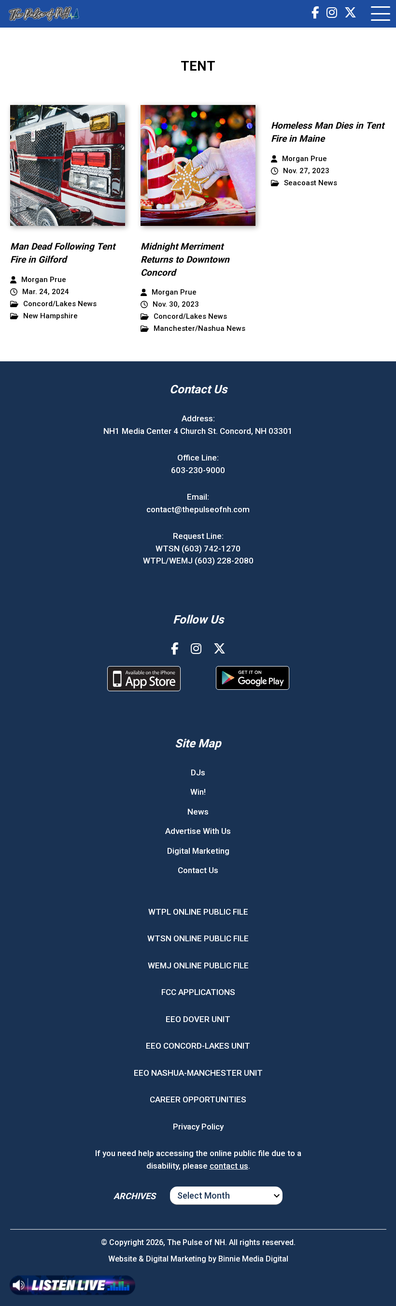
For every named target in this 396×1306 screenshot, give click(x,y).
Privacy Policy (198, 1126)
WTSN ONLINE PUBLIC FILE (198, 938)
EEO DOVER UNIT (198, 1019)
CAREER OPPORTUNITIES (198, 1099)
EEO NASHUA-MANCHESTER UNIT (198, 1073)
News (198, 811)
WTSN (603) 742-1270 (198, 548)
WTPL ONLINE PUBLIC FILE (198, 912)
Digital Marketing (198, 851)
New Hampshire (50, 316)
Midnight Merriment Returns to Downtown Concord (185, 259)
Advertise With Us (198, 831)
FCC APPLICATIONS (198, 992)
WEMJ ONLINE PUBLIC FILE (198, 965)
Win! (198, 792)
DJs (198, 772)
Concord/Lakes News (60, 304)
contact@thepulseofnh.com (198, 509)
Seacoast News (310, 183)
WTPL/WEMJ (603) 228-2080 (198, 560)
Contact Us (198, 870)
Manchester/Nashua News (199, 328)
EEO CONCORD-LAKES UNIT (198, 1046)
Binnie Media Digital (253, 1258)
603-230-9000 (198, 470)
